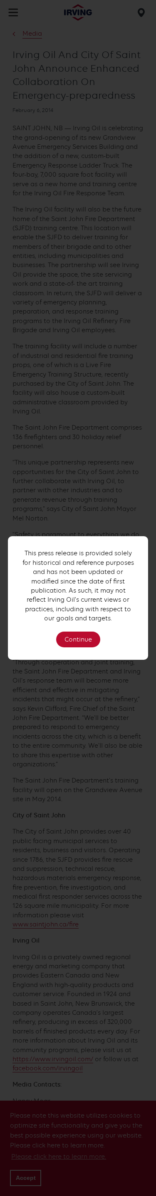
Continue (78, 639)
